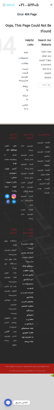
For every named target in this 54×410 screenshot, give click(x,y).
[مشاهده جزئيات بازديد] (52, 375)
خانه (26, 52)
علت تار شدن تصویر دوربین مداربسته (10, 291)
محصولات (23, 58)
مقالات (24, 63)
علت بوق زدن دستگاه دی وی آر (10, 263)
